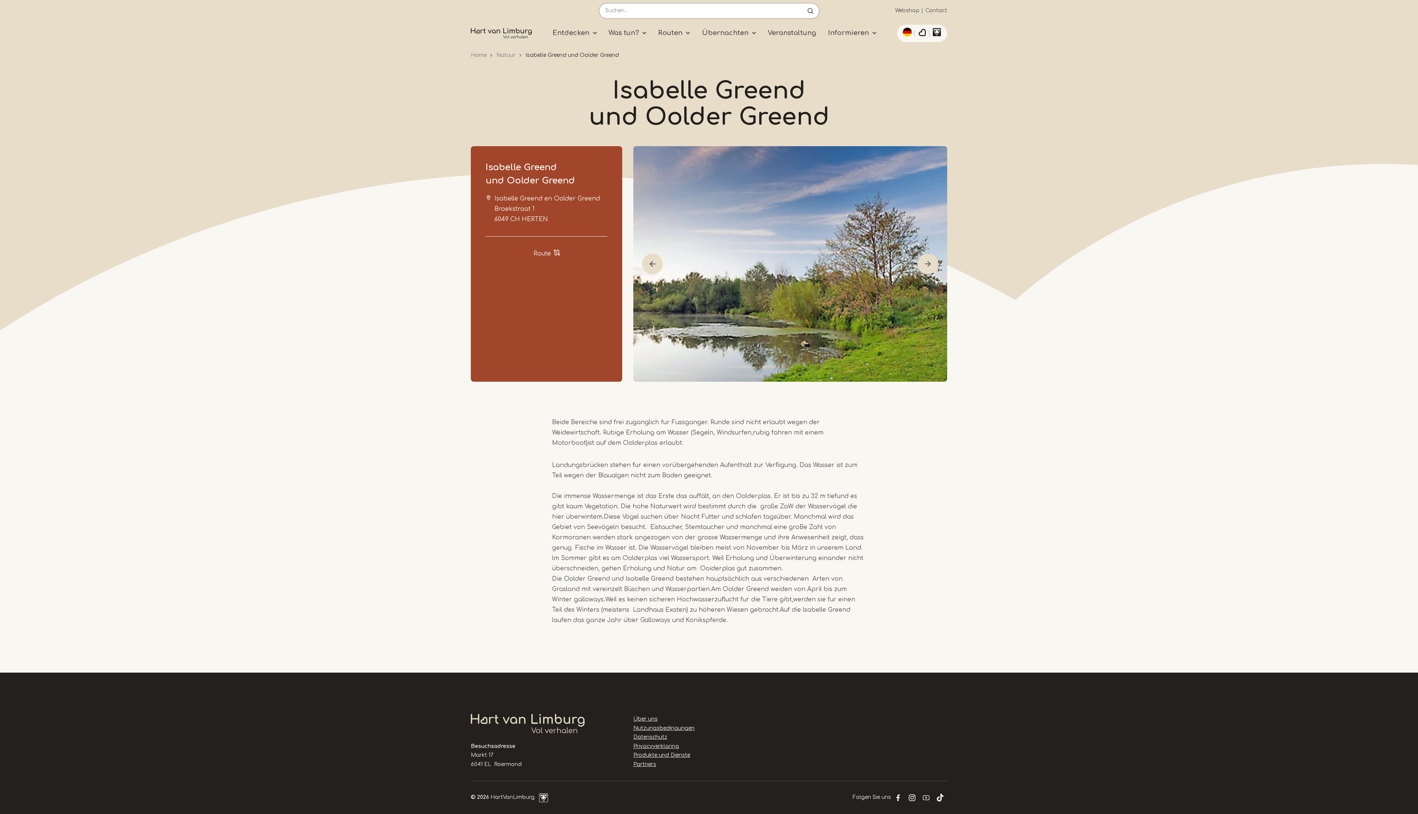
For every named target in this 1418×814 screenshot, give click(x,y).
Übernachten (725, 33)
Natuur (506, 55)
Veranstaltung (792, 33)
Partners (644, 764)
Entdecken (570, 33)
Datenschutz (650, 737)
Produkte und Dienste (661, 755)
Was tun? (624, 33)
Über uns (645, 719)
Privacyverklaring (656, 746)
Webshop (907, 10)
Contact (936, 10)
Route (542, 253)
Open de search (810, 11)
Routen (670, 33)
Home (479, 55)
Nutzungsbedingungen (664, 728)
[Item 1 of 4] (790, 264)
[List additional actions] (906, 32)
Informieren (848, 33)
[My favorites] (922, 34)
